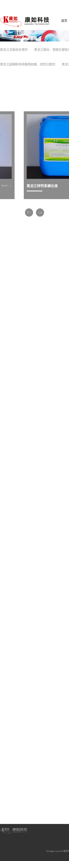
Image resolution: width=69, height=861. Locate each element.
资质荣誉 (13, 810)
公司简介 (13, 799)
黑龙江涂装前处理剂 (14, 49)
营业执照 (13, 827)
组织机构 (13, 805)
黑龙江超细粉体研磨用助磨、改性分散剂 (27, 64)
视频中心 (13, 821)
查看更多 (27, 372)
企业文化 (13, 816)
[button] (32, 40)
